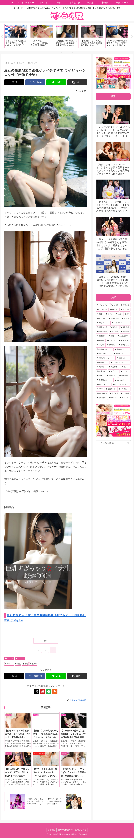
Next (132, 36)
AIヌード (10, 664)
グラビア (10, 658)
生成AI (34, 664)
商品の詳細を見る (13, 620)
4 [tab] (73, 52)
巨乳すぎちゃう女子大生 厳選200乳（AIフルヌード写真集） (46, 615)
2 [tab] (65, 52)
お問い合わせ (80, 830)
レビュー (21, 658)
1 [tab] (61, 52)
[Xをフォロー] (36, 691)
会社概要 (51, 830)
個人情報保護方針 (65, 830)
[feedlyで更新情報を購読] (48, 691)
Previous (2, 36)
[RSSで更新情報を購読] (54, 691)
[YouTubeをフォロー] (42, 691)
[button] (77, 82)
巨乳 (19, 664)
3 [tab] (69, 52)
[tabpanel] (16, 36)
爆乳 (26, 664)
